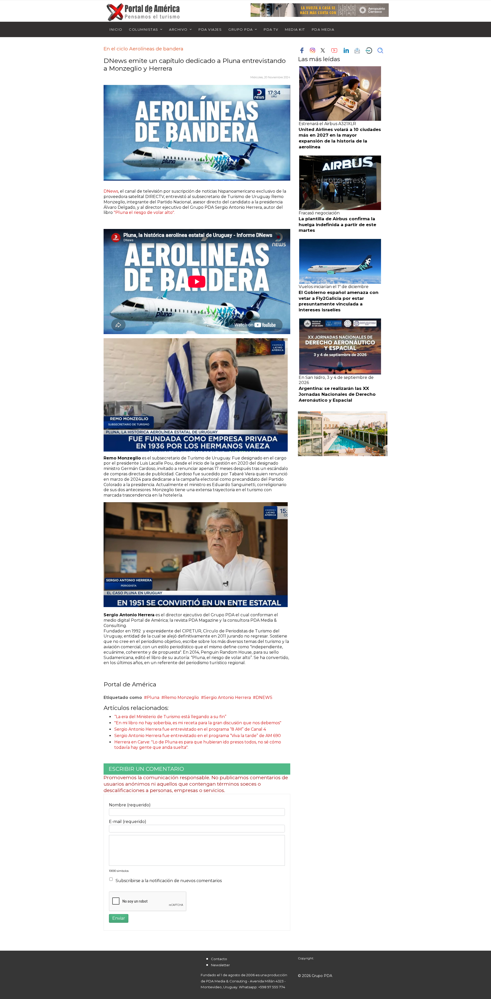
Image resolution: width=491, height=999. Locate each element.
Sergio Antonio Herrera (227, 697)
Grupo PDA (240, 29)
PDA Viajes (210, 29)
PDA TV (271, 29)
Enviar (118, 918)
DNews (111, 191)
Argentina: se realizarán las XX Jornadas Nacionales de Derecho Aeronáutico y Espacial (337, 394)
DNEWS (264, 697)
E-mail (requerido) (127, 821)
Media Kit (295, 29)
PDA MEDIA (323, 29)
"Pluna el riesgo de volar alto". (144, 212)
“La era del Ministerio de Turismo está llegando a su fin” (170, 716)
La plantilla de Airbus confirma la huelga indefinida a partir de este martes (337, 224)
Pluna (153, 697)
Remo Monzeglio (181, 697)
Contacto (219, 959)
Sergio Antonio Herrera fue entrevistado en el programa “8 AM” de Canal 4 (190, 729)
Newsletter (220, 965)
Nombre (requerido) (130, 805)
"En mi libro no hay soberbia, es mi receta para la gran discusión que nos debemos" (197, 722)
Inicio (115, 29)
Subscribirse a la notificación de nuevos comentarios (169, 880)
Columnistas (143, 29)
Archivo (178, 29)
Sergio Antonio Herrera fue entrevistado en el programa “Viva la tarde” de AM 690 (197, 735)
